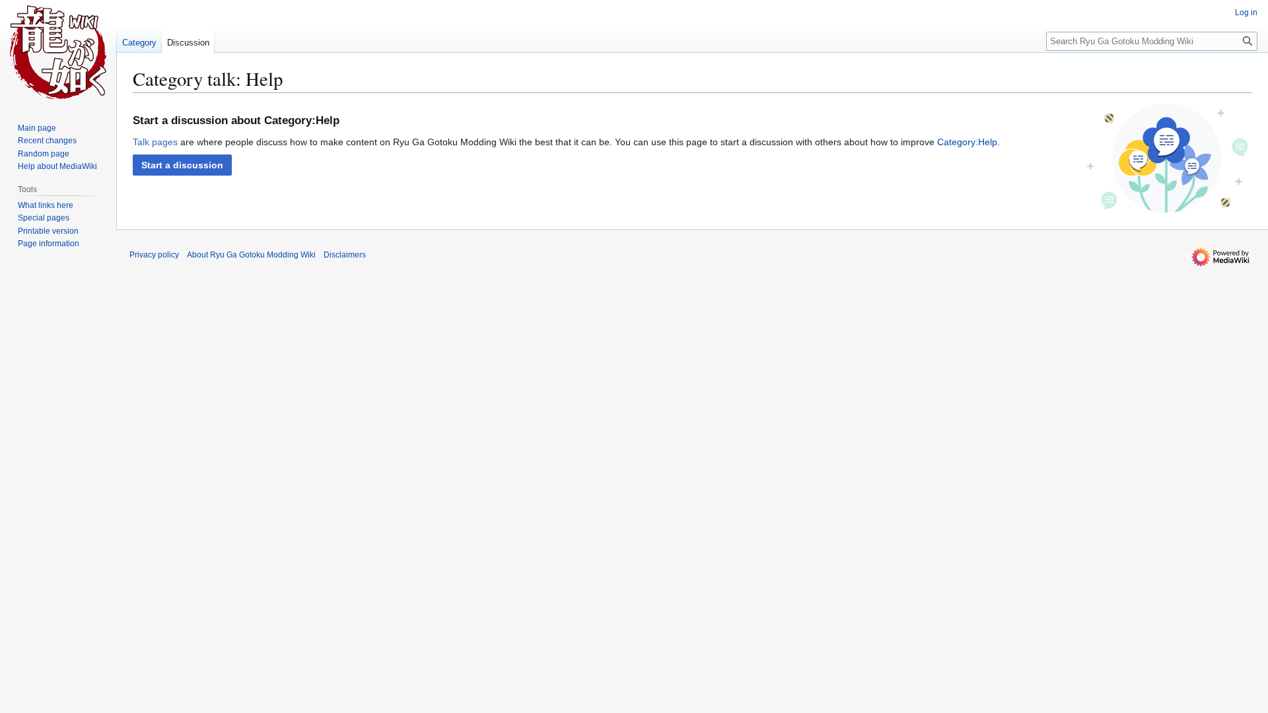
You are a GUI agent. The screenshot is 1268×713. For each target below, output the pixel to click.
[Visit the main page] (58, 53)
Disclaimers (345, 254)
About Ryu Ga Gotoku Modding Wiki (251, 254)
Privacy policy (154, 254)
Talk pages (155, 142)
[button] (182, 165)
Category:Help (967, 142)
